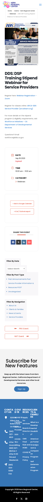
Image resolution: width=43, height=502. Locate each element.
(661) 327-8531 (11, 434)
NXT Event (19, 336)
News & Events (15, 313)
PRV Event (24, 328)
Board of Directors (26, 431)
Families (18, 422)
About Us (12, 305)
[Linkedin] (24, 242)
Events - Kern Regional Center (24, 11)
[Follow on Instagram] (26, 499)
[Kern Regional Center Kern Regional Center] (11, 5)
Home (10, 11)
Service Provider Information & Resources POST (21, 285)
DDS (16, 434)
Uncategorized (14, 291)
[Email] (29, 242)
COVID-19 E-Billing (18, 442)
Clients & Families (16, 309)
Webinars (13, 14)
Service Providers (16, 317)
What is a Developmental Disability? (34, 428)
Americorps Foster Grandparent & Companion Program (34, 448)
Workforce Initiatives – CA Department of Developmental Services (18, 124)
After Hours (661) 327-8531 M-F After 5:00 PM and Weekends (13, 451)
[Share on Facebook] (13, 242)
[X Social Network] (18, 242)
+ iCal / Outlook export (22, 211)
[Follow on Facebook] (17, 499)
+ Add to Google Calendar (22, 204)
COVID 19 (18, 417)
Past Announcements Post (19, 279)
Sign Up (21, 389)
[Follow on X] (21, 499)
